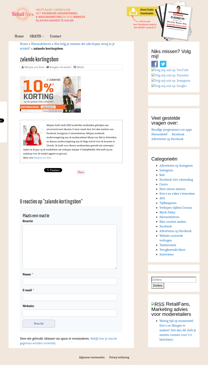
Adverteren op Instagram (176, 165)
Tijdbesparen (168, 203)
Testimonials (167, 245)
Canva (163, 184)
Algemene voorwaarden (92, 357)
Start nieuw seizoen (172, 189)
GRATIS (36, 36)
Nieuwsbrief (159, 134)
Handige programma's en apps (171, 129)
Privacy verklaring (119, 357)
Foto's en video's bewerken (177, 194)
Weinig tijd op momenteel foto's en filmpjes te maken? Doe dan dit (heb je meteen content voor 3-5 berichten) (177, 330)
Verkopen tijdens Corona (175, 208)
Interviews (166, 254)
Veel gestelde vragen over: (165, 120)
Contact (55, 36)
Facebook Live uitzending (176, 179)
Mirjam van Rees (34, 67)
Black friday (167, 212)
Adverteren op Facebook (167, 139)
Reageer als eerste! (60, 67)
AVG (162, 198)
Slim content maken (172, 222)
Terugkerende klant (172, 250)
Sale (162, 175)
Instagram (166, 170)
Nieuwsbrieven (41, 44)
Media (80, 67)
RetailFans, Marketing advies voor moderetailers (171, 309)
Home (19, 36)
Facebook (178, 134)
